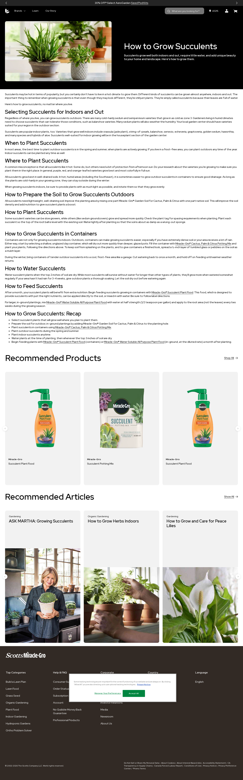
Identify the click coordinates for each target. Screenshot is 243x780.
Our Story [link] (50, 10)
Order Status (61, 688)
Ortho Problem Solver (19, 730)
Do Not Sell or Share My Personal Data (142, 763)
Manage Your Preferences (108, 693)
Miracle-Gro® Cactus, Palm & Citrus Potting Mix (203, 243)
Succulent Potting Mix (21, 463)
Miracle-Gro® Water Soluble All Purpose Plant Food (76, 302)
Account (58, 702)
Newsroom (107, 716)
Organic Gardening (17, 702)
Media (104, 709)
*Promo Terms (139, 768)
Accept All (134, 693)
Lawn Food (12, 688)
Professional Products (66, 720)
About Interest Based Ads (189, 763)
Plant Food (12, 709)
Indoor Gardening (16, 716)
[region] (122, 688)
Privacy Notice (210, 765)
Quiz (133, 3)
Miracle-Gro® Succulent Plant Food (172, 292)
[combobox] (184, 11)
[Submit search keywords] (168, 11)
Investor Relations (112, 702)
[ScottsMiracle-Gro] (7, 11)
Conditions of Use (192, 765)
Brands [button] (18, 10)
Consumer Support (64, 682)
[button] (6, 3)
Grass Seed (13, 695)
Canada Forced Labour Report (168, 765)
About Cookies (168, 763)
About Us (106, 723)
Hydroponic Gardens (18, 723)
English (199, 682)
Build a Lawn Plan (16, 682)
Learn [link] (35, 10)
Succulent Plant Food (100, 463)
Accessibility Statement (214, 763)
